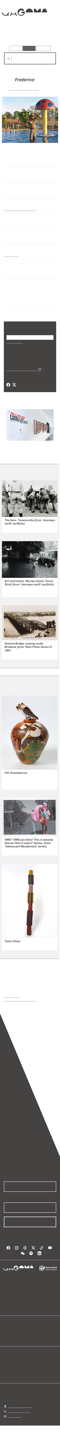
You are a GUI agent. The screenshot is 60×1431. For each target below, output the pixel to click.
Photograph (11, 255)
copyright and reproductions (19, 1000)
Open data (9, 1330)
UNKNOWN (10, 655)
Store (7, 1337)
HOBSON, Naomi (13, 851)
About (34, 1333)
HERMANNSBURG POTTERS (20, 777)
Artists (29, 36)
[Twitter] (14, 385)
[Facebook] (8, 385)
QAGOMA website (14, 1333)
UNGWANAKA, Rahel (16, 785)
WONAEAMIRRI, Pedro (17, 945)
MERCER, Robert (13, 592)
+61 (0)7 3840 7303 (19, 1411)
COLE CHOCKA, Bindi (23, 89)
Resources (43, 48)
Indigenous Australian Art (19, 209)
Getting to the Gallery (20, 1406)
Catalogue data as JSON (20, 369)
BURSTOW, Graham (15, 528)
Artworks (11, 36)
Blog (33, 1330)
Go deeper (47, 36)
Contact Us (14, 1416)
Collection (24, 23)
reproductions (11, 996)
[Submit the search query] (6, 58)
